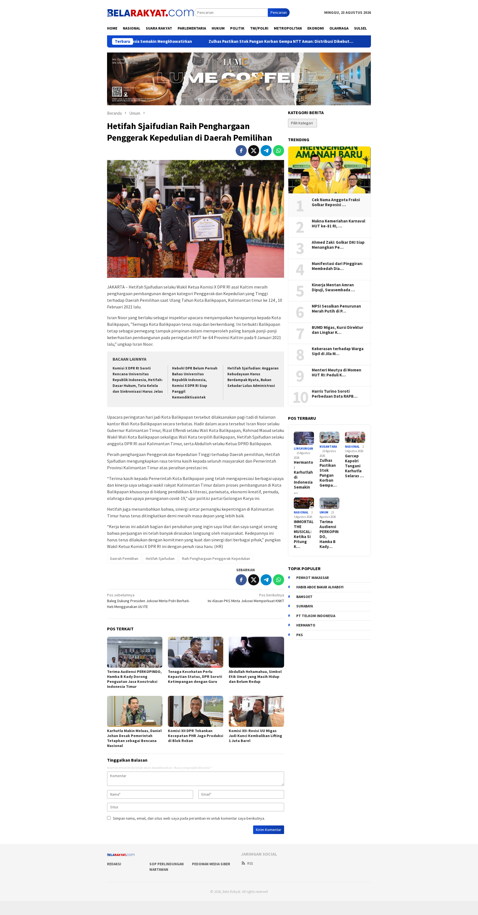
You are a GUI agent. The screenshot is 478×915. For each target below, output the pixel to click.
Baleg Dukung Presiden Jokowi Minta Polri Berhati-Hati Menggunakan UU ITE (148, 600)
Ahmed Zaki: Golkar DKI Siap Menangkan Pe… (338, 245)
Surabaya (304, 606)
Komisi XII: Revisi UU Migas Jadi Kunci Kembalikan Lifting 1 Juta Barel (255, 735)
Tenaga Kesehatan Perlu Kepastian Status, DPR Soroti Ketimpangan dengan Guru (195, 676)
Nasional (352, 447)
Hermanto (305, 625)
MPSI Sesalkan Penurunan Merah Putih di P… (336, 309)
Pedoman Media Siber (211, 864)
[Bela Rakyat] (150, 12)
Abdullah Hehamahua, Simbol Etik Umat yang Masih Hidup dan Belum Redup (255, 676)
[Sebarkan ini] (241, 150)
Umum (323, 512)
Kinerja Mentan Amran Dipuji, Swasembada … (333, 287)
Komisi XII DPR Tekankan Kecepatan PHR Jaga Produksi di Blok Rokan (195, 735)
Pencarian (279, 12)
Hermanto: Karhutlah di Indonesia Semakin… (303, 477)
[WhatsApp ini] (278, 150)
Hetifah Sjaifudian (160, 558)
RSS (250, 863)
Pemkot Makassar (312, 577)
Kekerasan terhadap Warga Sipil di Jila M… (337, 351)
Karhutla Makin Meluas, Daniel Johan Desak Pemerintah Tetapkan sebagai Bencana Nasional (134, 738)
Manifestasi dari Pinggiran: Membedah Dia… (337, 266)
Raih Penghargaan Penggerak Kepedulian (216, 558)
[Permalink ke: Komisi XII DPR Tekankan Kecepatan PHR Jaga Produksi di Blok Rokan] (195, 711)
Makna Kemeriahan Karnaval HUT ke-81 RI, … (338, 224)
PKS (299, 635)
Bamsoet (304, 596)
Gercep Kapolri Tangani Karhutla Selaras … (354, 465)
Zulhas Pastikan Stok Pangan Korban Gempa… (328, 473)
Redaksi (114, 864)
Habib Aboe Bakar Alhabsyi (320, 587)
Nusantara (328, 447)
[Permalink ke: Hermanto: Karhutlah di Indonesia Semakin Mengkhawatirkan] (304, 438)
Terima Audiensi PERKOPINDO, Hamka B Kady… (329, 534)
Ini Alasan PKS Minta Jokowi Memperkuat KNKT (246, 597)
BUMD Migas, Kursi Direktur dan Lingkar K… (337, 330)
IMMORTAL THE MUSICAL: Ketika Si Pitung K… (304, 534)
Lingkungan (303, 448)
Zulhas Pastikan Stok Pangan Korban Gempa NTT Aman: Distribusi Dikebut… (237, 41)
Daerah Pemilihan (124, 558)
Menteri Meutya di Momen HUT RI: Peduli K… (336, 372)
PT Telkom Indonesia (315, 616)
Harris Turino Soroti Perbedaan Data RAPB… (334, 394)
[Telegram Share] (266, 150)
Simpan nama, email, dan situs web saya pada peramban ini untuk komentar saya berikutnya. (189, 818)
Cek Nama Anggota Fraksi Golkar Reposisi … (336, 202)
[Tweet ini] (253, 150)
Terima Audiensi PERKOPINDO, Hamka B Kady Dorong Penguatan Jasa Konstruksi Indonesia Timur (134, 679)
